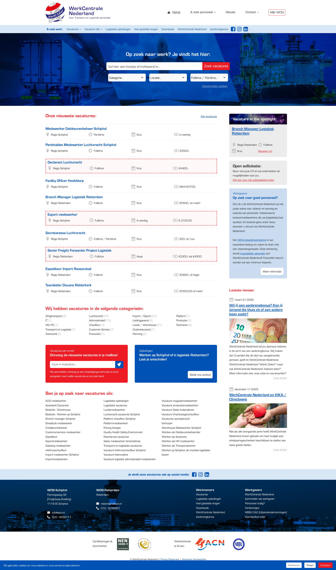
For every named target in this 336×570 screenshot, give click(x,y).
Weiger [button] (310, 565)
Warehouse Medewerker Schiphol (181, 427)
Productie (181, 320)
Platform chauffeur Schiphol (119, 418)
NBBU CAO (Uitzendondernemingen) (266, 512)
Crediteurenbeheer (56, 427)
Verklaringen (252, 508)
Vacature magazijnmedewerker (179, 400)
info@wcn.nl (58, 512)
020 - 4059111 (61, 517)
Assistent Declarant (57, 405)
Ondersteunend (141, 329)
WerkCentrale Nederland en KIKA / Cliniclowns (257, 396)
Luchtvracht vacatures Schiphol (122, 414)
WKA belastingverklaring (252, 240)
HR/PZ (50, 325)
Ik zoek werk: (54, 29)
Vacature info (92, 29)
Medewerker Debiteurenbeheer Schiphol (76, 128)
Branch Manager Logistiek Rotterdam (74, 196)
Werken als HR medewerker (178, 441)
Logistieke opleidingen (118, 29)
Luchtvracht (96, 316)
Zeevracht (51, 334)
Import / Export (142, 316)
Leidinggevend (141, 320)
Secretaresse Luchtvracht (65, 232)
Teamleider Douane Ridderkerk (69, 284)
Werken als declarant (174, 436)
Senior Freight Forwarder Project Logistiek (79, 250)
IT (46, 320)
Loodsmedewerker (114, 409)
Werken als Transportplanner (179, 445)
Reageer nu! (265, 151)
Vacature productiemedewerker (180, 405)
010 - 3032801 (110, 508)
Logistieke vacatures (115, 405)
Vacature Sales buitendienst (178, 409)
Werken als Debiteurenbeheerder (181, 432)
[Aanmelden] (119, 364)
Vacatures (73, 29)
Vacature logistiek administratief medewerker (130, 459)
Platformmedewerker (116, 423)
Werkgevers (240, 193)
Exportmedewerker (56, 441)
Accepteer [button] (325, 565)
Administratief (97, 320)
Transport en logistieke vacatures (123, 445)
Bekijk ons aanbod (200, 374)
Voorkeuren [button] (294, 565)
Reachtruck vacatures (116, 436)
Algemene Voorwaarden (194, 559)
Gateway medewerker (58, 445)
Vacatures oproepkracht (176, 418)
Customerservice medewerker (63, 432)
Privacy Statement (170, 559)
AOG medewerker (56, 400)
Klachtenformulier (255, 516)
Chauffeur (94, 325)
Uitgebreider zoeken (214, 86)
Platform (181, 316)
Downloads (167, 29)
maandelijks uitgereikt (252, 253)
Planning (137, 334)
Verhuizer (167, 423)
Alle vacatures (209, 116)
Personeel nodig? (255, 503)
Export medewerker (62, 214)
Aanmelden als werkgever (260, 498)
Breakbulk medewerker (59, 423)
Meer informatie (272, 271)
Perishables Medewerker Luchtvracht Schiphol (81, 144)
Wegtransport (54, 316)
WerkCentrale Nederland (192, 29)
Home (176, 12)
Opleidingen (145, 350)
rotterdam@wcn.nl (111, 503)
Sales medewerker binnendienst (122, 441)
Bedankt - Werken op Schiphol (63, 414)
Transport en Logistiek (58, 329)
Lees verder (280, 378)
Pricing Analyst (112, 427)
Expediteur (51, 436)
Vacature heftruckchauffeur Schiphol (125, 450)
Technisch (182, 325)
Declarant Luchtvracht (65, 162)
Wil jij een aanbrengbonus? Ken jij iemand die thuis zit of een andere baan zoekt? (256, 309)
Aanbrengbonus (219, 29)
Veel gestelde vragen (146, 29)
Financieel (94, 334)
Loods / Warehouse (144, 325)
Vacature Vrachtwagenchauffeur (180, 414)
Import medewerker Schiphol (62, 454)
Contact (251, 12)
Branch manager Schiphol (60, 418)
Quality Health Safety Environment (123, 432)
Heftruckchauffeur (56, 450)
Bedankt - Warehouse (58, 409)
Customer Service (99, 329)
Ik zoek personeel (201, 12)
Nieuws (230, 12)
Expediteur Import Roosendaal (68, 268)
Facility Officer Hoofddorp (65, 180)
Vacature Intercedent (116, 454)
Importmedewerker (57, 459)
